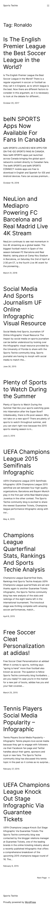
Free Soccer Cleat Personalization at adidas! (24, 642)
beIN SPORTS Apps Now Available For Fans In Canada (24, 129)
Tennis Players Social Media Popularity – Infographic (22, 719)
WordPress (30, 902)
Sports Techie (10, 5)
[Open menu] (48, 5)
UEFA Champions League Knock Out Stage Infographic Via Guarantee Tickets (26, 802)
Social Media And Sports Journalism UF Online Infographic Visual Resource (24, 306)
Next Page (43, 877)
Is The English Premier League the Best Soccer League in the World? (24, 53)
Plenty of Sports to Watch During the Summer (25, 389)
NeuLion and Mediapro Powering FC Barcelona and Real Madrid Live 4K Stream (25, 216)
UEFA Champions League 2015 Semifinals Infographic (26, 462)
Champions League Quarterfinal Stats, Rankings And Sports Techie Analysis (24, 552)
